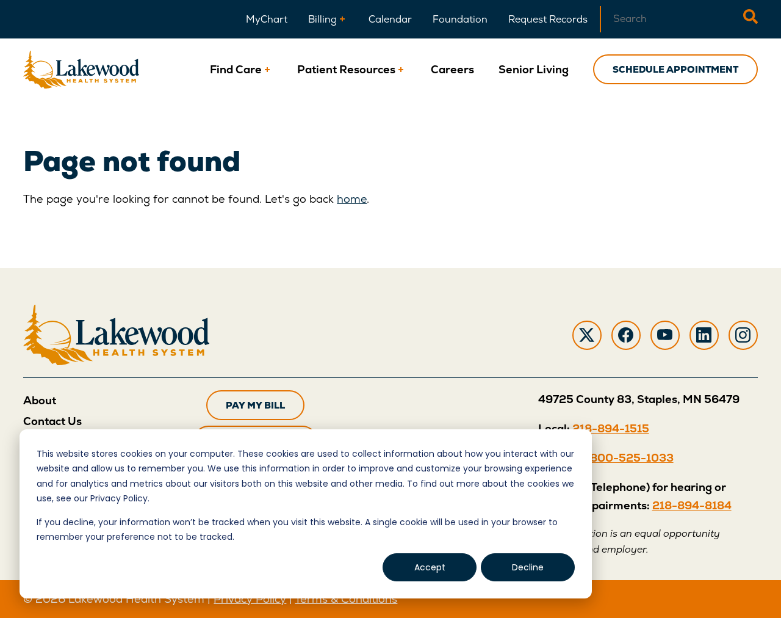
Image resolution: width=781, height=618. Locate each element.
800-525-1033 (632, 458)
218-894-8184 (692, 505)
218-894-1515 (610, 428)
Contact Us (52, 421)
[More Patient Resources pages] (400, 69)
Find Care (236, 69)
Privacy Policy (250, 599)
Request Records (548, 19)
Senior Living (533, 69)
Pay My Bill (255, 405)
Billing (322, 19)
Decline (528, 567)
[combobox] (671, 19)
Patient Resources (346, 69)
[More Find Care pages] (267, 69)
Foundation (460, 19)
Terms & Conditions (346, 599)
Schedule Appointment (675, 69)
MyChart (266, 19)
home (352, 199)
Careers (452, 69)
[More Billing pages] (342, 19)
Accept (429, 567)
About (39, 400)
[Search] (750, 19)
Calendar (390, 19)
